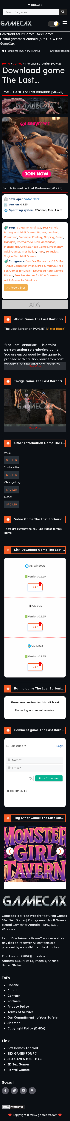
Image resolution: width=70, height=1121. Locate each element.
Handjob (9, 242)
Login (59, 746)
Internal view (25, 242)
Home (6, 63)
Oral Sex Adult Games (34, 246)
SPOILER (11, 460)
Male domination (44, 242)
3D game (23, 227)
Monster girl (11, 246)
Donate (36, 4)
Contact (13, 996)
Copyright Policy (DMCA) (26, 1028)
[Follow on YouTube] (23, 1090)
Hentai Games (18, 1070)
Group (59, 237)
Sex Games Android (22, 1048)
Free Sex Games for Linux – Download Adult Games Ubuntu (33, 270)
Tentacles (52, 251)
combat (53, 232)
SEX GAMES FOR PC (22, 1053)
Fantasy (37, 237)
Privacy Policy (18, 1006)
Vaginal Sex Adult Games (20, 256)
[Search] (63, 12)
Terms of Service (20, 1012)
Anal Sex (35, 227)
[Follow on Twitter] (14, 1090)
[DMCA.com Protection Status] (13, 1106)
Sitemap (14, 1023)
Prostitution (29, 251)
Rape (41, 251)
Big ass (41, 232)
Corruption (10, 237)
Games (17, 63)
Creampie (25, 237)
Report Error (17, 287)
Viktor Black (32, 199)
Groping (49, 237)
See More (35, 366)
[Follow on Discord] (32, 1090)
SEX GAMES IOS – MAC (24, 1059)
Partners (14, 1001)
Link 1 (35, 587)
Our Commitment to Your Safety (32, 1017)
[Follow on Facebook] (5, 1090)
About (12, 990)
